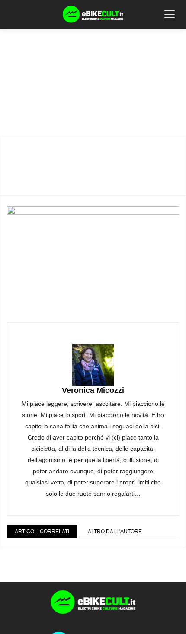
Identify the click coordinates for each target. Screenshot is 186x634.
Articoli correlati (42, 532)
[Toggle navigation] (169, 14)
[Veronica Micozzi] (93, 359)
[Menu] (12, 14)
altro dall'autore (115, 532)
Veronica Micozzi (93, 390)
